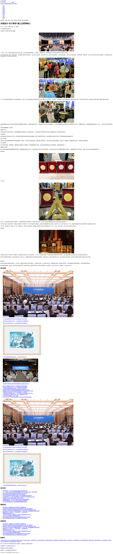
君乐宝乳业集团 (12, 541)
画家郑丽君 (98, 540)
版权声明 (11, 548)
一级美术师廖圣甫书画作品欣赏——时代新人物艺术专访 (14, 388)
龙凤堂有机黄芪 (41, 540)
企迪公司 (19, 541)
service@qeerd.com (55, 265)
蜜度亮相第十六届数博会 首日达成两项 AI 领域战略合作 (14, 507)
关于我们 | (7, 548)
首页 (4, 5)
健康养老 (56, 540)
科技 (4, 16)
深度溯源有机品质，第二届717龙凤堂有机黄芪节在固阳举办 (15, 500)
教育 (4, 9)
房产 (4, 15)
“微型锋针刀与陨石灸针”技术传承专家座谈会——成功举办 (15, 392)
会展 (12, 20)
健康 (4, 13)
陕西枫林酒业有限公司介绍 (8, 513)
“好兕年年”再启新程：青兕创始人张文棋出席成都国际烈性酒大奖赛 (17, 514)
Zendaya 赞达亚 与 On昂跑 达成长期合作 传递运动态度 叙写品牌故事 (17, 397)
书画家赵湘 (13, 540)
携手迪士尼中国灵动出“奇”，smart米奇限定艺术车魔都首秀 (15, 387)
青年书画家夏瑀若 (84, 540)
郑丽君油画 (92, 540)
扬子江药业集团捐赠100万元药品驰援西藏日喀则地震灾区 (15, 501)
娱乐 (4, 8)
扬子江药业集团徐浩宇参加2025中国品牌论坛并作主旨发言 (15, 385)
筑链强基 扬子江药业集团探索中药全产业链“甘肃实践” (14, 494)
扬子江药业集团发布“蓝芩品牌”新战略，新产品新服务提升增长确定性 (17, 495)
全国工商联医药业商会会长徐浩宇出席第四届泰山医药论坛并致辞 (16, 517)
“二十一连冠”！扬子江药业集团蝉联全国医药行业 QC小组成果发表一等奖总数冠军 (20, 491)
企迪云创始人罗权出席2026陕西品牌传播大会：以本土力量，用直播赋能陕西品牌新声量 (21, 510)
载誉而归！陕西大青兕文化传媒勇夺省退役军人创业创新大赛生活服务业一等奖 (19, 509)
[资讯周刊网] (3, 1)
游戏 (4, 11)
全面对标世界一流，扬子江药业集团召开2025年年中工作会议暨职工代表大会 (19, 496)
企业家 (2, 3)
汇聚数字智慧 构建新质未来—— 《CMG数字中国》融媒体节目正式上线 (18, 393)
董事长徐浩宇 (20, 540)
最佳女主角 (7, 540)
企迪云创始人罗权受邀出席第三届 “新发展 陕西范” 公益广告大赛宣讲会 (18, 508)
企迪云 (15, 3)
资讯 (4, 7)
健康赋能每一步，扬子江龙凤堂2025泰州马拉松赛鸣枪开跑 (15, 490)
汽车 (4, 14)
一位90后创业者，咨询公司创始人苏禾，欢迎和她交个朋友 (15, 394)
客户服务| (2, 548)
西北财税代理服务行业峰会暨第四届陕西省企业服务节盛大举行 (16, 389)
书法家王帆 (70, 540)
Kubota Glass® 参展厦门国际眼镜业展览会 (11, 515)
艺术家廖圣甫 (76, 540)
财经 (4, 10)
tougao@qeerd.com (68, 265)
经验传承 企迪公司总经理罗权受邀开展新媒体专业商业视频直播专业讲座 (18, 390)
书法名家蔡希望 (105, 540)
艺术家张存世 (33, 540)
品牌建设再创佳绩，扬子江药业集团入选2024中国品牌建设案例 (16, 499)
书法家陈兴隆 (27, 540)
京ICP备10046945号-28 (10, 545)
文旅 (4, 18)
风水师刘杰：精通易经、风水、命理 (10, 395)
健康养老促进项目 (49, 540)
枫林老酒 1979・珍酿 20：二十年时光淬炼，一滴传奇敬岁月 (15, 512)
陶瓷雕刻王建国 (63, 540)
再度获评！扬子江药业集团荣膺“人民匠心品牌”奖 (13, 498)
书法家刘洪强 (5, 541)
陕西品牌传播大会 (9, 3)
